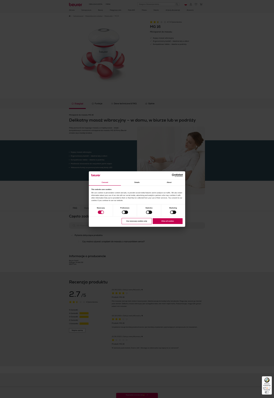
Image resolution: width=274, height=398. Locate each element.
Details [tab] (137, 182)
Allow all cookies (167, 221)
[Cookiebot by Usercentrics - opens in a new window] (173, 175)
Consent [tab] (105, 182)
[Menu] (270, 377)
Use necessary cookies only (136, 221)
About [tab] (169, 182)
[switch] (125, 212)
